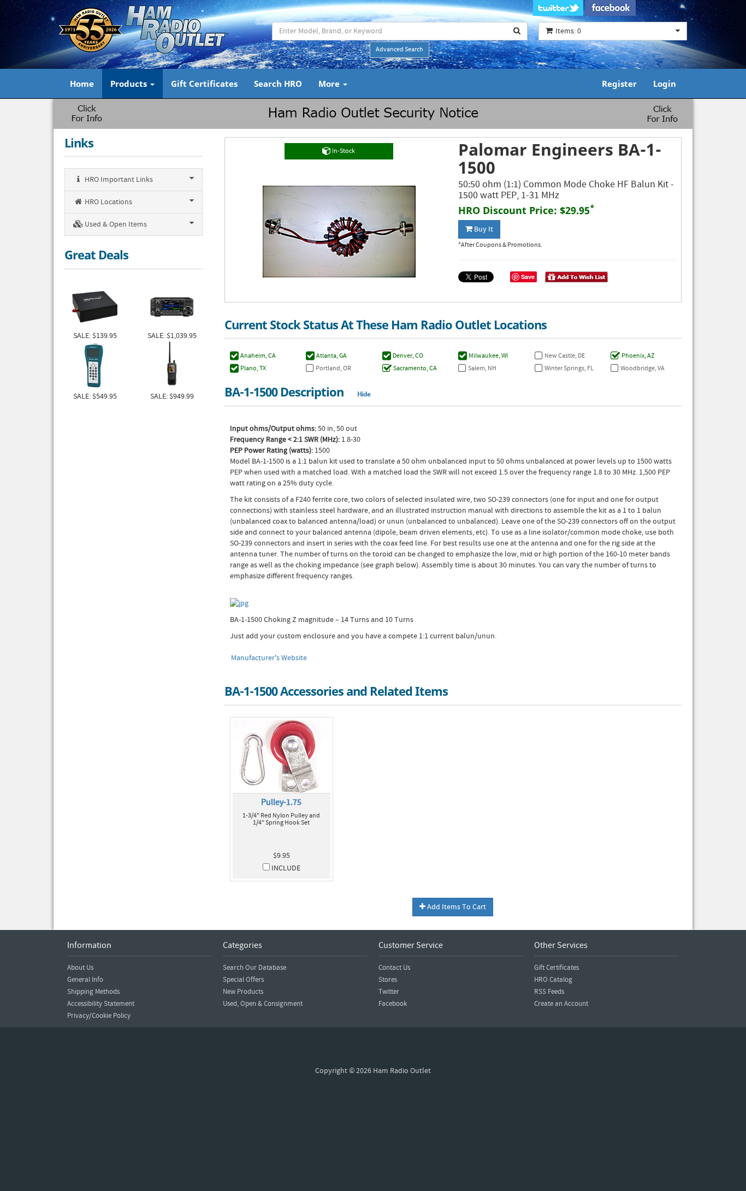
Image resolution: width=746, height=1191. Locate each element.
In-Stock (343, 151)
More (330, 83)
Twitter (388, 991)
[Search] (517, 31)
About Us (80, 967)
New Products (243, 991)
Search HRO (278, 83)
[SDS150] (172, 366)
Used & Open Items (115, 224)
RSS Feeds (549, 991)
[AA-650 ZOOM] (95, 366)
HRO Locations (107, 202)
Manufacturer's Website (269, 658)
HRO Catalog (553, 979)
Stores (387, 979)
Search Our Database (254, 967)
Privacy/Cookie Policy (99, 1015)
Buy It (482, 229)
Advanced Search (399, 49)
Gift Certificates (204, 83)
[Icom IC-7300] (172, 305)
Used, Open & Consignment (263, 1003)
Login (664, 83)
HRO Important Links (118, 180)
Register (619, 83)
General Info (85, 979)
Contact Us (394, 967)
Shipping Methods (93, 991)
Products (129, 83)
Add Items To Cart (455, 907)
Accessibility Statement (100, 1003)
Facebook (392, 1003)
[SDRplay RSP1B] (95, 305)
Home (82, 83)
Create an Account (561, 1003)
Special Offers (243, 979)
